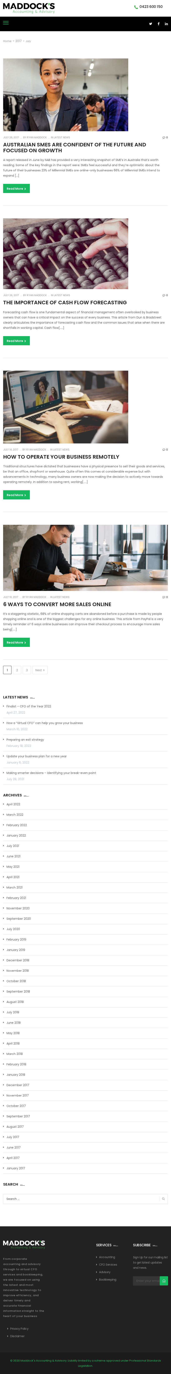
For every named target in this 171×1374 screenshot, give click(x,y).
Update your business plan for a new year (36, 756)
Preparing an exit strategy (25, 740)
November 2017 (17, 1095)
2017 (18, 41)
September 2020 (18, 919)
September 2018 (18, 991)
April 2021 (12, 877)
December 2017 (17, 1085)
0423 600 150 (151, 6)
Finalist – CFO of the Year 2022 (28, 706)
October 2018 (16, 981)
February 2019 (16, 939)
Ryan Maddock (36, 137)
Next (38, 670)
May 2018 (13, 1033)
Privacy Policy (19, 1329)
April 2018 (13, 1043)
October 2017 (16, 1106)
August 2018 (15, 1002)
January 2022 (16, 835)
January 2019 (15, 950)
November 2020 (18, 908)
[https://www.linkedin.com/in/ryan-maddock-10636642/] (166, 24)
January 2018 (15, 1075)
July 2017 (12, 1137)
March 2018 (14, 1054)
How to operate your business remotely (61, 456)
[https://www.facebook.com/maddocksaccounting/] (158, 24)
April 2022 (13, 804)
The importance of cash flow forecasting (65, 302)
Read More (15, 189)
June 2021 (13, 856)
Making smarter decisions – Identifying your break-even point (51, 773)
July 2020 (13, 929)
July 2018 (12, 1012)
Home (7, 41)
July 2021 (12, 846)
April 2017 (13, 1158)
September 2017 (18, 1116)
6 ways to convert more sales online (57, 604)
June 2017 (13, 1147)
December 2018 (17, 960)
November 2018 (17, 971)
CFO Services (108, 1265)
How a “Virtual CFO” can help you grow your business (44, 723)
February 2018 (16, 1064)
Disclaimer (17, 1336)
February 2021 (16, 898)
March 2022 (14, 815)
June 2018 (13, 1023)
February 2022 (16, 825)
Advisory (104, 1272)
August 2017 (15, 1127)
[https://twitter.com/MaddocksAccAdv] (150, 24)
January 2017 (15, 1168)
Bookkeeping (107, 1279)
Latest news (62, 137)
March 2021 (14, 887)
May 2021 (12, 867)
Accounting (107, 1257)
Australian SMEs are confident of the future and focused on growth (74, 147)
